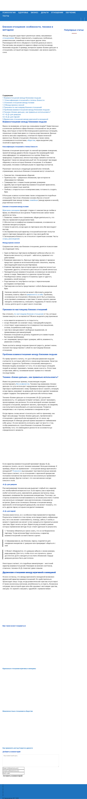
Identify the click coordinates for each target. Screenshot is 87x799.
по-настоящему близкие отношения (28, 314)
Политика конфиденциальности (15, 795)
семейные (34, 200)
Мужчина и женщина (11, 210)
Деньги (6, 792)
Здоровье (7, 786)
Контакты (7, 794)
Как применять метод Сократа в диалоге (18, 748)
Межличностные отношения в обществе (18, 711)
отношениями (8, 38)
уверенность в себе (35, 295)
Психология (8, 785)
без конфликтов (22, 384)
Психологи (17, 471)
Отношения (8, 789)
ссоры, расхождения (11, 239)
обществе (31, 140)
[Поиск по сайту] (82, 19)
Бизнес (6, 791)
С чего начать (9, 788)
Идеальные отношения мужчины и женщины (19, 668)
